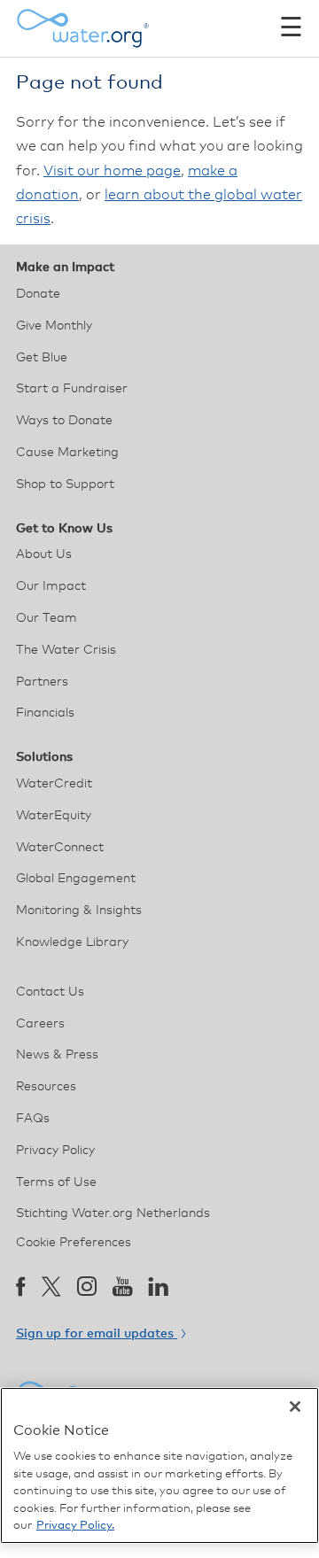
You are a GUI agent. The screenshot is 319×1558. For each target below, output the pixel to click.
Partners (42, 682)
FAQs (33, 1118)
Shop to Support (65, 484)
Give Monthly (54, 326)
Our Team (46, 618)
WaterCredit (54, 784)
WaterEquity (53, 816)
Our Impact (51, 586)
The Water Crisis (66, 650)
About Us (44, 554)
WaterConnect (60, 847)
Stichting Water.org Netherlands (113, 1213)
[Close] (295, 1406)
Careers (40, 1024)
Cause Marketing (67, 452)
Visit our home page (112, 171)
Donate (38, 294)
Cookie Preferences (73, 1242)
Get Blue (41, 358)
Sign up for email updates (96, 1334)
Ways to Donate (64, 421)
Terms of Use (56, 1182)
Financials (45, 713)
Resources (46, 1087)
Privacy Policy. (75, 1525)
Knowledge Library (72, 942)
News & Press (57, 1055)
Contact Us (50, 992)
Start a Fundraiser (72, 389)
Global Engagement (76, 878)
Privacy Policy (55, 1150)
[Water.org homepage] (82, 28)
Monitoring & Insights (79, 910)
